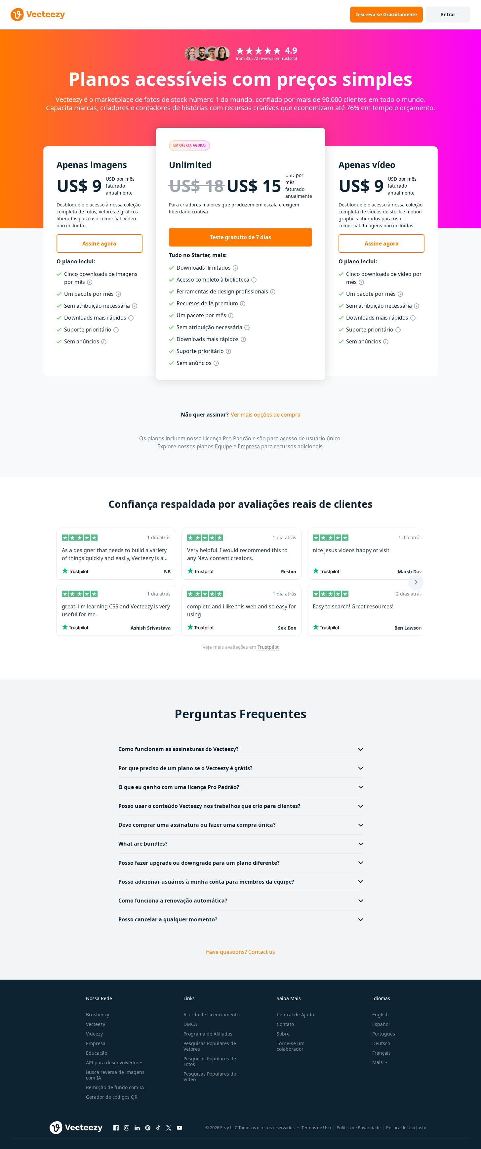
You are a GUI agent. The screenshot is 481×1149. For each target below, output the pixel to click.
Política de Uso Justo (406, 1127)
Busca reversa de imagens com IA (115, 1075)
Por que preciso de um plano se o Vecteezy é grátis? (185, 768)
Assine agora (99, 243)
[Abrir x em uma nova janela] (169, 1127)
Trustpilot (268, 647)
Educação (96, 1053)
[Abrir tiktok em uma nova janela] (158, 1127)
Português (383, 1034)
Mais (377, 1062)
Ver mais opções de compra (266, 414)
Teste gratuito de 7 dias (240, 237)
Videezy (94, 1034)
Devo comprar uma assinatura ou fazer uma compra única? (197, 824)
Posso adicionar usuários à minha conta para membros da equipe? (206, 881)
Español (381, 1024)
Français (381, 1053)
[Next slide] (416, 582)
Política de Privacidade (359, 1127)
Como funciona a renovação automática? (172, 900)
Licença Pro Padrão (227, 438)
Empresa (249, 446)
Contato (285, 1024)
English (380, 1014)
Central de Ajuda (295, 1014)
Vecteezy (95, 1024)
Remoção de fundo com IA (115, 1087)
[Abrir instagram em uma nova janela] (126, 1127)
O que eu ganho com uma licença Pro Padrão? (178, 787)
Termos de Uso (316, 1127)
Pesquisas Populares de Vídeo (209, 1077)
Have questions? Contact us (240, 951)
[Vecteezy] (38, 14)
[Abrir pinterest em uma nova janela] (147, 1127)
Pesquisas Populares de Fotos (209, 1061)
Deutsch (381, 1043)
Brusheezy (97, 1014)
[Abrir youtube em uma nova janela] (179, 1127)
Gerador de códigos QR (112, 1097)
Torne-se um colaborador (290, 1046)
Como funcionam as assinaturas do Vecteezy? (178, 749)
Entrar (448, 14)
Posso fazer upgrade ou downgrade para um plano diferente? (199, 862)
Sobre (283, 1034)
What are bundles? (143, 843)
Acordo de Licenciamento (211, 1014)
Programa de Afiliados (207, 1034)
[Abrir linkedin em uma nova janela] (137, 1127)
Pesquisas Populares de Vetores (209, 1046)
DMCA (190, 1024)
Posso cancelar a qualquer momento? (168, 919)
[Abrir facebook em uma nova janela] (116, 1127)
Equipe (223, 446)
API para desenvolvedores (114, 1062)
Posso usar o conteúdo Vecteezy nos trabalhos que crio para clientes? (209, 806)
